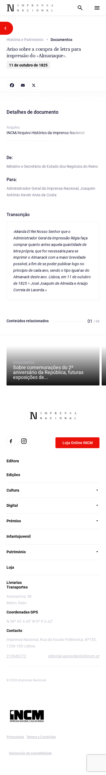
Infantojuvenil (19, 536)
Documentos (48, 370)
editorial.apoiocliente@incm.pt (73, 656)
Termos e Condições (41, 737)
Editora (13, 461)
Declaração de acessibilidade (30, 753)
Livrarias (14, 582)
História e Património (25, 39)
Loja (10, 567)
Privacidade (15, 737)
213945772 (16, 656)
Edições (13, 475)
